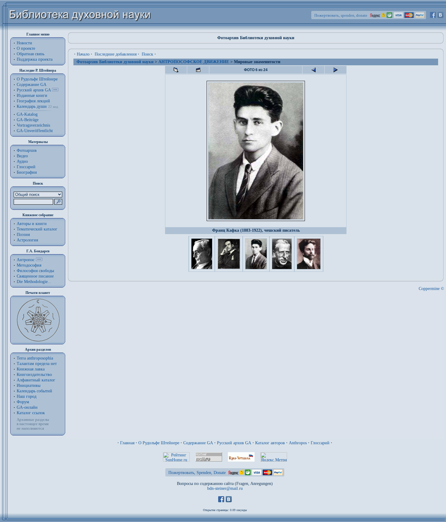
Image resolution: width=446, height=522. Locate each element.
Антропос (26, 260)
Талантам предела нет (37, 363)
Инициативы (28, 385)
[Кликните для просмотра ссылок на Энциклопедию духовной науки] (39, 260)
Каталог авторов (270, 443)
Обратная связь (30, 54)
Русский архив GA (34, 90)
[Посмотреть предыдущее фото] (313, 70)
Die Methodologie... (34, 281)
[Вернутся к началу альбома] (176, 70)
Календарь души (32, 106)
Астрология (27, 240)
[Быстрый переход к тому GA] (55, 90)
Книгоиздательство (34, 374)
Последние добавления (116, 54)
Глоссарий (26, 167)
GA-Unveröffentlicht (35, 130)
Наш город (26, 396)
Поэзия (23, 234)
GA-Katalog (27, 114)
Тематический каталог (37, 229)
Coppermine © (431, 288)
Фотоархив (27, 150)
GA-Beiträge (28, 120)
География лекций (33, 101)
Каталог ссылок (31, 413)
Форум (23, 402)
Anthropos (298, 443)
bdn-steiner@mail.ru (225, 488)
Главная (127, 443)
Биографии (27, 172)
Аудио (22, 161)
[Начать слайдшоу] (198, 70)
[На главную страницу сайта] (80, 29)
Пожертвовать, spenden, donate (340, 15)
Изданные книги (32, 95)
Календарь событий (34, 391)
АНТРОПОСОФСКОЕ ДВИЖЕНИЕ (193, 62)
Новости (24, 43)
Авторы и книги (32, 223)
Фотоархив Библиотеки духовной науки (115, 62)
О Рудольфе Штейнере (158, 443)
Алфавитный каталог (36, 380)
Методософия (29, 265)
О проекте (26, 48)
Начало (83, 54)
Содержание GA (31, 84)
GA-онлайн (27, 407)
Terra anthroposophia (35, 358)
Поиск (147, 54)
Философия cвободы (35, 270)
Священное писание (35, 276)
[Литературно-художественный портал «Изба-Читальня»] (241, 460)
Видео (22, 156)
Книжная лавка (31, 369)
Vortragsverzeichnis (33, 125)
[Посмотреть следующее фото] (335, 70)
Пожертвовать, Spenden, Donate (197, 472)
